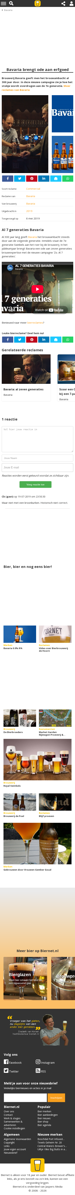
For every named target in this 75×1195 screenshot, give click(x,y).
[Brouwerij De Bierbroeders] (19, 718)
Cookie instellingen (14, 1128)
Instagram (47, 1063)
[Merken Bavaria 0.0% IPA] (19, 634)
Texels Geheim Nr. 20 (50, 1142)
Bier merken (44, 1111)
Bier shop (43, 1121)
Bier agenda (44, 1125)
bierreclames (35, 322)
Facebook (15, 1063)
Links (7, 1146)
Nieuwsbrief (10, 1152)
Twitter (13, 1071)
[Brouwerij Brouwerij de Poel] (19, 802)
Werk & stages (12, 1118)
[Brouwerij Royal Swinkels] (37, 759)
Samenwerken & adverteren (13, 1123)
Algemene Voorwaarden (17, 1139)
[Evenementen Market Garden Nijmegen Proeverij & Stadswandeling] (55, 718)
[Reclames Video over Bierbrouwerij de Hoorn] (55, 634)
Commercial (33, 188)
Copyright (9, 1142)
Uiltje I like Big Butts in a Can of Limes (51, 1151)
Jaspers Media (53, 1186)
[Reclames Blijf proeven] (55, 802)
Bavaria (8, 10)
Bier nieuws (44, 1118)
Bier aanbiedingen (48, 1114)
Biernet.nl (18, 1186)
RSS (43, 1071)
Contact (8, 1114)
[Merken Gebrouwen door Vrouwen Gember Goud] (37, 843)
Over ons (9, 1111)
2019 (29, 211)
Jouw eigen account (15, 1149)
